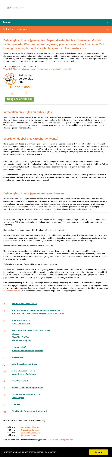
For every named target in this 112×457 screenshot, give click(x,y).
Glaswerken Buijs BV (21, 340)
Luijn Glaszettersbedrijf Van (24, 364)
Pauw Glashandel (20, 381)
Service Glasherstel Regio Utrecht (27, 388)
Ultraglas (16, 404)
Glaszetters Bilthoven (30, 427)
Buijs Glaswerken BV (21, 324)
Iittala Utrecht (18, 357)
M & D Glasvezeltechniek (23, 371)
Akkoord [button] (98, 452)
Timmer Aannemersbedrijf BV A (26, 394)
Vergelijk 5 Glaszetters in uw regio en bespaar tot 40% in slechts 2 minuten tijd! (37, 69)
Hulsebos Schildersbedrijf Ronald (27, 351)
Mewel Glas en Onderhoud (24, 374)
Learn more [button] (50, 452)
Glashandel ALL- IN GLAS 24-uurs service (31, 330)
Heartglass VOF (19, 347)
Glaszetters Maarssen (30, 433)
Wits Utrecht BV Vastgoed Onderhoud (29, 411)
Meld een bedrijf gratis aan (61, 440)
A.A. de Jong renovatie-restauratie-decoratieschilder (36, 310)
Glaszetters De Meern (30, 430)
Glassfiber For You (20, 337)
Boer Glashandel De (21, 320)
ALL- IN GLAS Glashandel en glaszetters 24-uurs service (38, 314)
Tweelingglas (18, 398)
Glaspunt (16, 334)
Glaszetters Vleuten (29, 435)
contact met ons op (11, 291)
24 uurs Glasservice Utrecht (24, 304)
